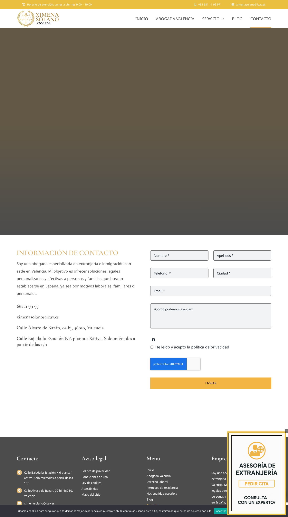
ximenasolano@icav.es (39, 503)
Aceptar (221, 510)
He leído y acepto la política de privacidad (192, 347)
